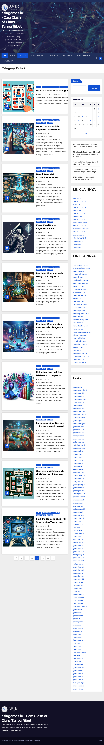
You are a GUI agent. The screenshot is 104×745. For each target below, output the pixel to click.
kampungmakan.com (80, 283)
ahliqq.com (77, 204)
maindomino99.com (80, 223)
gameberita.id (78, 521)
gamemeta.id (77, 619)
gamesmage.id (78, 579)
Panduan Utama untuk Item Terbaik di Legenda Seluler (49, 327)
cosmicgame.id (78, 530)
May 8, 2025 (42, 232)
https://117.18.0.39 (79, 207)
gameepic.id (77, 631)
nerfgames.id (77, 588)
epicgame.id (77, 643)
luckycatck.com (78, 286)
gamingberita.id (78, 478)
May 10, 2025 (42, 94)
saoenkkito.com (78, 277)
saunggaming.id (79, 411)
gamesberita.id (78, 500)
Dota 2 (23, 56)
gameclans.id (78, 616)
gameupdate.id (78, 518)
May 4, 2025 (42, 430)
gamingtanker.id (78, 567)
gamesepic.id (78, 582)
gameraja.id (77, 457)
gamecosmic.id (78, 515)
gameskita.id (77, 387)
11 (32, 558)
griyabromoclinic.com (80, 362)
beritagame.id (78, 536)
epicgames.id (78, 600)
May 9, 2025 (42, 133)
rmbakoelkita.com (79, 289)
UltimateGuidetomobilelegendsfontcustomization (64, 90)
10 (75, 117)
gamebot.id (77, 625)
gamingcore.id (78, 674)
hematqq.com (78, 241)
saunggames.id (78, 439)
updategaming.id (79, 494)
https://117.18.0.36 (79, 201)
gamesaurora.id (78, 488)
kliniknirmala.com (79, 335)
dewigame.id (77, 466)
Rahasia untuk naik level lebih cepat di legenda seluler (49, 375)
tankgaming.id (78, 658)
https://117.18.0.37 (79, 232)
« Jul (86, 133)
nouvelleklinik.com (79, 338)
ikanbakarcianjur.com (80, 320)
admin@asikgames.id (58, 94)
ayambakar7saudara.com (82, 268)
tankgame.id (77, 655)
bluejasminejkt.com (80, 295)
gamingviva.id (78, 689)
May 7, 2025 (42, 280)
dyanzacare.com (79, 359)
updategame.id (78, 533)
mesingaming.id (78, 683)
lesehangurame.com (80, 265)
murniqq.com (77, 244)
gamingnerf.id (78, 546)
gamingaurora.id (79, 475)
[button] (97, 58)
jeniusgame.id (78, 542)
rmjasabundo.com (79, 307)
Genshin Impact (37, 56)
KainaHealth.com (79, 341)
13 (43, 558)
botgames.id (77, 591)
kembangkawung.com (81, 314)
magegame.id (78, 646)
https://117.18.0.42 (79, 213)
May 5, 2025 (42, 379)
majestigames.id (79, 445)
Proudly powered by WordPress (11, 740)
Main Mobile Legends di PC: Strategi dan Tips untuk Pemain (51, 522)
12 (83, 117)
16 (98, 117)
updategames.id (79, 509)
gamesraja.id (77, 420)
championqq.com (79, 235)
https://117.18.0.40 (79, 238)
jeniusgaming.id (78, 408)
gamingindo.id (78, 677)
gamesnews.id (78, 503)
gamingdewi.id (78, 393)
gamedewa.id (78, 460)
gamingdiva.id (78, 680)
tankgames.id (78, 603)
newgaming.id (78, 481)
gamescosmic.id (79, 497)
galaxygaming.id (79, 485)
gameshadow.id (78, 451)
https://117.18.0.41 (79, 220)
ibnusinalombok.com (80, 353)
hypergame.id (78, 649)
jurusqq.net (77, 210)
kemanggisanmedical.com (82, 332)
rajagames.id (77, 454)
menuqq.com (77, 247)
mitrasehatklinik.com (80, 326)
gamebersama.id (79, 448)
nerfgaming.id (78, 564)
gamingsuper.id (78, 686)
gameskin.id (77, 610)
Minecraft (67, 56)
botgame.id (77, 634)
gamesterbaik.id (78, 433)
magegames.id (78, 597)
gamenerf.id (77, 613)
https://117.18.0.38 (79, 226)
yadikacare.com (78, 347)
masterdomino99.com (81, 229)
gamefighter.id (78, 622)
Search (76, 81)
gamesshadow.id (79, 417)
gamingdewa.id (78, 396)
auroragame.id (78, 524)
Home (12, 56)
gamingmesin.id (78, 667)
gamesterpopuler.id (80, 390)
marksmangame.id (79, 652)
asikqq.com (77, 198)
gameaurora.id (78, 512)
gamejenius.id (78, 463)
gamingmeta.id (78, 561)
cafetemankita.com (80, 304)
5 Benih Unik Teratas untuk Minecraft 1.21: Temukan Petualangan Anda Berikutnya (86, 154)
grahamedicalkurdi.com (81, 356)
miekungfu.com (78, 301)
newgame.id (77, 527)
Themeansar (36, 740)
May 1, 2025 (42, 526)
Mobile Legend (83, 56)
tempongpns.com (79, 271)
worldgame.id (78, 539)
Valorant (8, 61)
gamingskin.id (78, 549)
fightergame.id (78, 640)
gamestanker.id (78, 661)
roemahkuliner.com (80, 274)
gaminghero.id (78, 671)
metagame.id (77, 637)
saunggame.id (78, 469)
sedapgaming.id (79, 424)
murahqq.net (77, 217)
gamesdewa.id (78, 427)
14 (48, 558)
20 (87, 121)
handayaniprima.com (80, 280)
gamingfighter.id (78, 570)
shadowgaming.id (79, 414)
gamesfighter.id (78, 576)
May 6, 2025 (42, 331)
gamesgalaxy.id (78, 491)
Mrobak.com (77, 298)
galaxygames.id (78, 506)
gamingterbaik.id (79, 405)
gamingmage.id (78, 558)
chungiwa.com (78, 317)
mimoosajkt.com (79, 311)
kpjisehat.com (78, 323)
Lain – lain (53, 56)
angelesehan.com (79, 292)
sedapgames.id (78, 442)
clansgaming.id (78, 555)
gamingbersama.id (79, 399)
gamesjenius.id (78, 430)
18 (79, 121)
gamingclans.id (78, 552)
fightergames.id (78, 594)
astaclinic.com (78, 350)
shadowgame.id (78, 472)
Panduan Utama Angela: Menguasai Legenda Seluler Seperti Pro (49, 276)
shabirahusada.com (80, 344)
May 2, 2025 (42, 478)
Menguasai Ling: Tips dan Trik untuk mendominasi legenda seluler (50, 426)
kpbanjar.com (78, 329)
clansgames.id (78, 585)
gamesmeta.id (78, 573)
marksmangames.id (80, 606)
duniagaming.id (78, 402)
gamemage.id (78, 628)
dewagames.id (78, 436)
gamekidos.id (78, 664)
